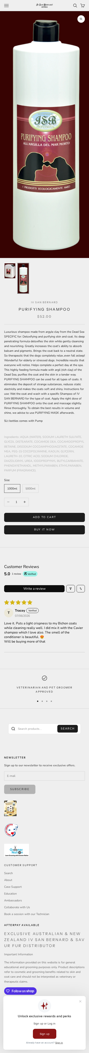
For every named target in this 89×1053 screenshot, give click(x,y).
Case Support (13, 887)
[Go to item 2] (23, 278)
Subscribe (19, 789)
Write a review (34, 588)
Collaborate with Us (17, 907)
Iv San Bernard (44, 302)
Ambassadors (13, 900)
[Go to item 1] (10, 271)
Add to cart (44, 517)
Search (68, 728)
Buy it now (44, 529)
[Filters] (70, 588)
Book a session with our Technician (26, 914)
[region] (44, 685)
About (8, 880)
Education (10, 894)
